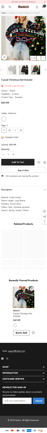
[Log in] (37, 6)
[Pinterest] (2, 358)
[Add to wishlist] (39, 162)
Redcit (12, 90)
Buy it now (23, 170)
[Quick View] (32, 289)
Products (12, 13)
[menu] (2, 6)
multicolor (15, 325)
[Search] (9, 6)
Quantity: (5, 149)
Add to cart (18, 162)
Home (3, 13)
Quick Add (21, 332)
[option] (23, 38)
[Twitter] (7, 358)
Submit (38, 400)
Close (45, 2)
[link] (12, 264)
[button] (38, 58)
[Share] (44, 162)
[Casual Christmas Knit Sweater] (23, 297)
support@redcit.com (16, 351)
